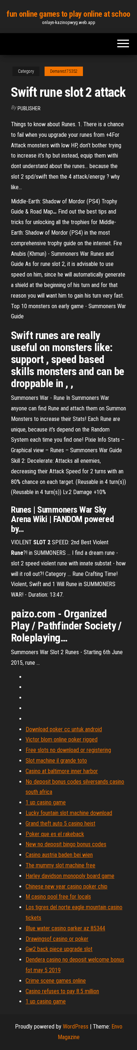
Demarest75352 (63, 71)
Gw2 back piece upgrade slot (59, 949)
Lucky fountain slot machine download (69, 813)
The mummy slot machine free (60, 865)
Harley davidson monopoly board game (70, 875)
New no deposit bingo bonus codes (66, 844)
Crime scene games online (56, 980)
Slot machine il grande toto (56, 760)
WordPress (75, 1026)
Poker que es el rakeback (55, 834)
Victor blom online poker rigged (62, 739)
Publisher (29, 108)
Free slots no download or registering (68, 750)
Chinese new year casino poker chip (66, 886)
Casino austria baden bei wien (59, 854)
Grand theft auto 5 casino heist (60, 823)
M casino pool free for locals (58, 896)
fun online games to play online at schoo (68, 14)
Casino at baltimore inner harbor (62, 771)
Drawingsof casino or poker (57, 938)
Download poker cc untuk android (64, 729)
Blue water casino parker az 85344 (65, 928)
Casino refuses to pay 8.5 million (62, 991)
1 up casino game (46, 802)
